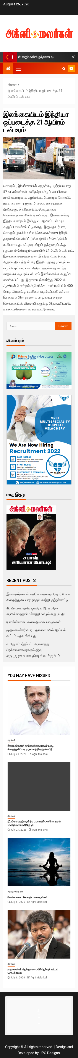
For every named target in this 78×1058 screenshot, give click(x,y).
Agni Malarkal (40, 754)
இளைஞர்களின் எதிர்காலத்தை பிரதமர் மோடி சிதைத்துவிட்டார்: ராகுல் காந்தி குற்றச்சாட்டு (31, 747)
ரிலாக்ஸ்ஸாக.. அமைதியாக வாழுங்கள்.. (34, 622)
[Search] (64, 68)
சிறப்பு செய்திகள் (15, 891)
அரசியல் (11, 740)
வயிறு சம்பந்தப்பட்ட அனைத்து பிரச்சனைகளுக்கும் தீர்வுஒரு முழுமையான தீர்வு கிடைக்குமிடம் (33, 650)
